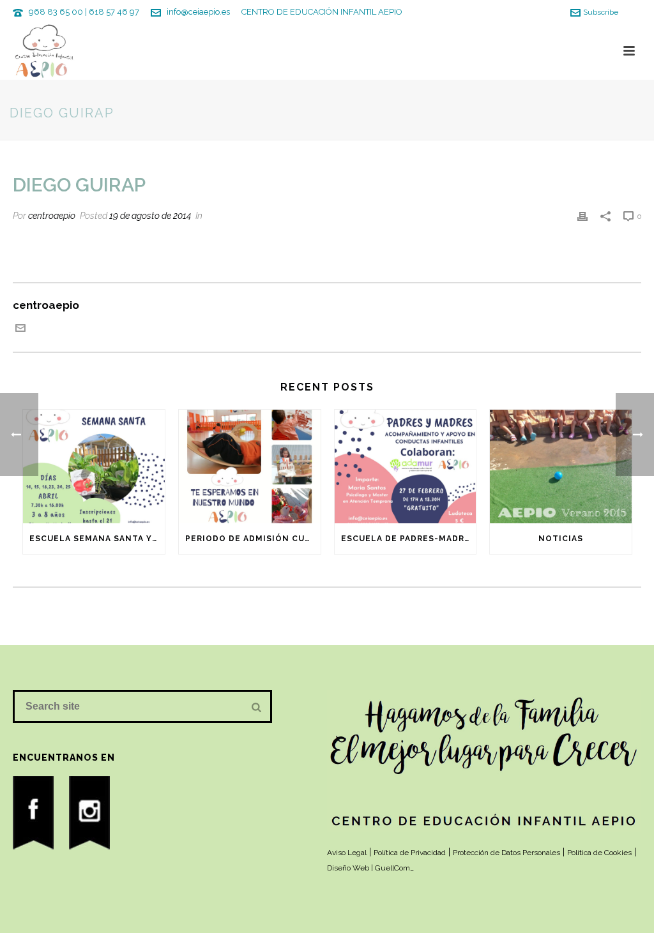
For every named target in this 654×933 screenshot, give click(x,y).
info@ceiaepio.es (198, 12)
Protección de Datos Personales (506, 852)
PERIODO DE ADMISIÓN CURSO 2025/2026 (253, 538)
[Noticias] (561, 466)
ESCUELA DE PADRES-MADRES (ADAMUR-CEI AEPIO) (408, 538)
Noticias (560, 538)
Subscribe (600, 12)
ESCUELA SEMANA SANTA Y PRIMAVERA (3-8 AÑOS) (97, 538)
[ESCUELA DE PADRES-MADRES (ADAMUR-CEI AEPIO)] (405, 466)
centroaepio (51, 216)
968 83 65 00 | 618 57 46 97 (84, 12)
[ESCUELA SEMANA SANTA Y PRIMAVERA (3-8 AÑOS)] (94, 466)
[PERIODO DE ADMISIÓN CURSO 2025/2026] (250, 466)
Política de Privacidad (410, 852)
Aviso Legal (347, 852)
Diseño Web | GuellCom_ (370, 867)
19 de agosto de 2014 (150, 216)
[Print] (582, 215)
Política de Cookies (599, 852)
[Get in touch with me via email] (20, 329)
